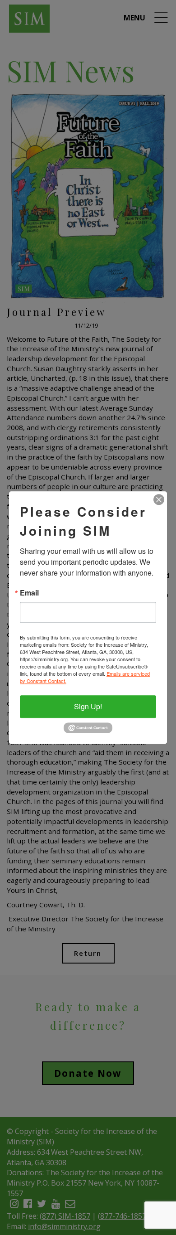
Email (29, 592)
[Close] (158, 499)
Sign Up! (88, 706)
